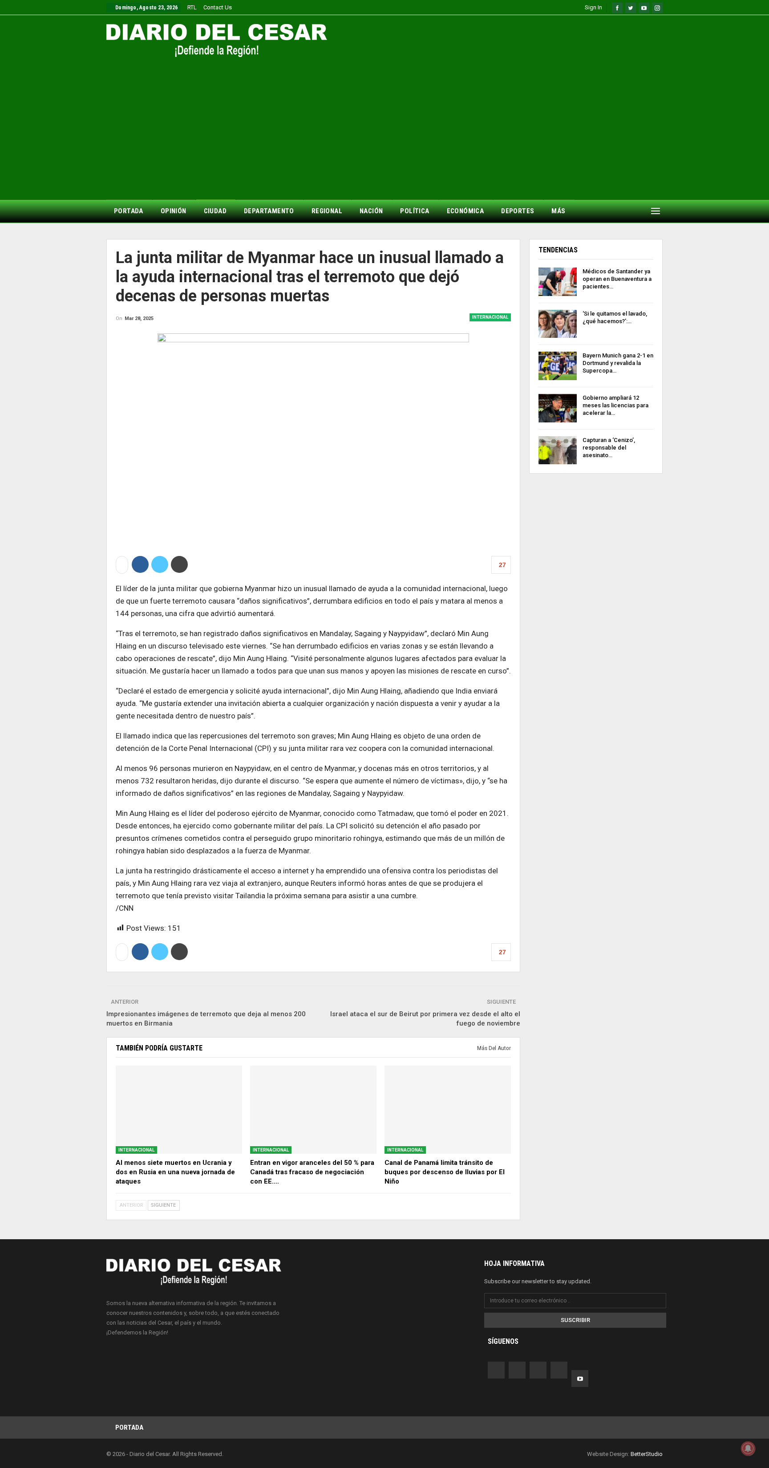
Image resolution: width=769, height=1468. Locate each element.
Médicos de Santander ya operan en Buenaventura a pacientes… (617, 279)
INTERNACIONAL (490, 317)
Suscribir (575, 1320)
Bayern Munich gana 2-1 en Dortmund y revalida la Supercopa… (618, 363)
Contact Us (217, 7)
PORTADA (128, 211)
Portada (129, 1427)
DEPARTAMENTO (269, 211)
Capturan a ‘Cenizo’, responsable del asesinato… (609, 447)
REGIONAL (327, 211)
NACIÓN (371, 211)
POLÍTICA (414, 211)
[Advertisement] (384, 123)
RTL (192, 7)
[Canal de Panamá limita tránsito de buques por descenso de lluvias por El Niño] (447, 1110)
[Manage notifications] (748, 1448)
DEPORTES (517, 211)
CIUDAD (215, 211)
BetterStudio (647, 1454)
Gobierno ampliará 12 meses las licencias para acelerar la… (615, 405)
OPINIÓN (173, 211)
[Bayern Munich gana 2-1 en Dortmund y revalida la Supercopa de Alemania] (557, 366)
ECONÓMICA (465, 211)
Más (558, 211)
